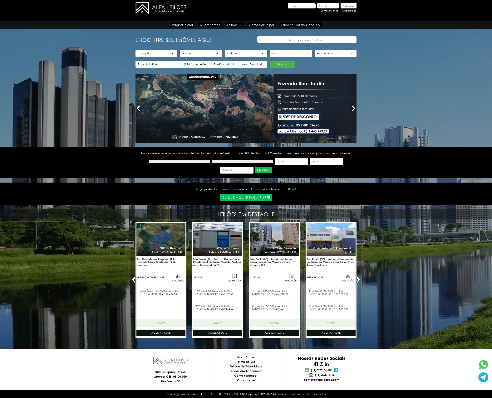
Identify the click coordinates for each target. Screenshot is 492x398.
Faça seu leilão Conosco (300, 25)
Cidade (232, 53)
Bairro (275, 53)
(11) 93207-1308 (321, 370)
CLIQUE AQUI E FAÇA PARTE (246, 197)
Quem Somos (245, 357)
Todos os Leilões (197, 64)
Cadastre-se (349, 10)
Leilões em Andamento (246, 371)
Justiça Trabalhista (252, 64)
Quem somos (210, 25)
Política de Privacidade (246, 366)
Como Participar (262, 25)
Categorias (144, 53)
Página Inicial (182, 25)
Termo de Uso (246, 361)
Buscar (282, 64)
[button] (138, 108)
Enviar (263, 170)
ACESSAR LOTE (161, 332)
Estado (187, 53)
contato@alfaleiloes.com (321, 379)
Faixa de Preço (326, 53)
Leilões (232, 25)
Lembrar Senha (329, 10)
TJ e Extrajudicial (224, 64)
